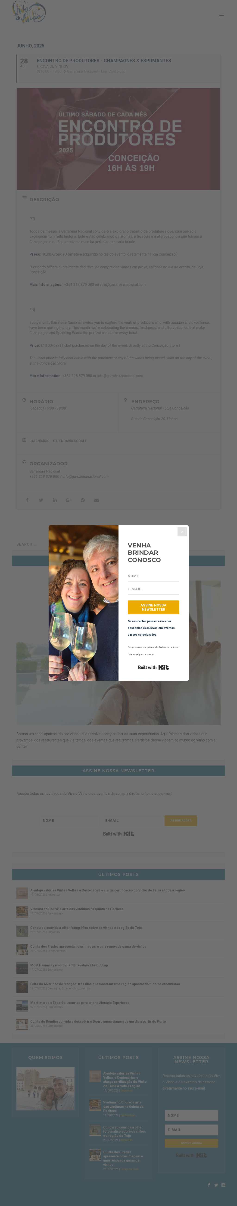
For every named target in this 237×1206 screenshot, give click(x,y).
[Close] (182, 531)
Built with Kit (153, 667)
